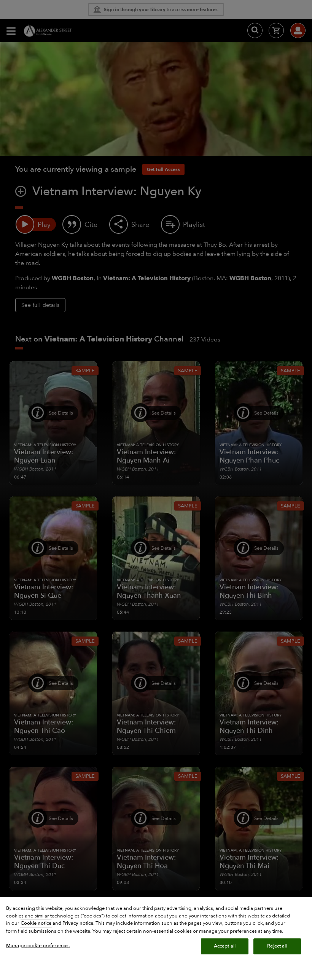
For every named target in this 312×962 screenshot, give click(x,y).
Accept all (225, 946)
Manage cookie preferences (38, 945)
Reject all (277, 946)
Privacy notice (77, 923)
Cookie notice (36, 923)
